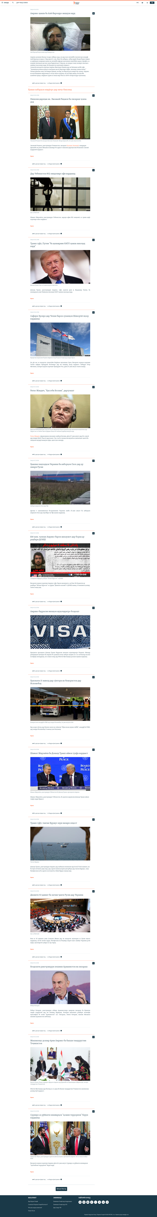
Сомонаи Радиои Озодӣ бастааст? (38, 1204)
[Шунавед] (147, 3)
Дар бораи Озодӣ (33, 1201)
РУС (138, 2)
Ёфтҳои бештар (61, 1189)
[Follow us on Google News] (80, 1202)
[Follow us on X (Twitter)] (95, 1202)
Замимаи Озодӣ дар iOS (60, 1204)
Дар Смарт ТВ (57, 1207)
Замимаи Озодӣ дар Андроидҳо (62, 1201)
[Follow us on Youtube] (87, 1202)
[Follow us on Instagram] (91, 1202)
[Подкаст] (107, 1202)
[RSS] (103, 1202)
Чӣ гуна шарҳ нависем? (35, 1207)
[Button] (38, 83)
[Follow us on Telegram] (99, 1202)
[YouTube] (142, 3)
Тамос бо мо (31, 1211)
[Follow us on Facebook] (83, 1202)
